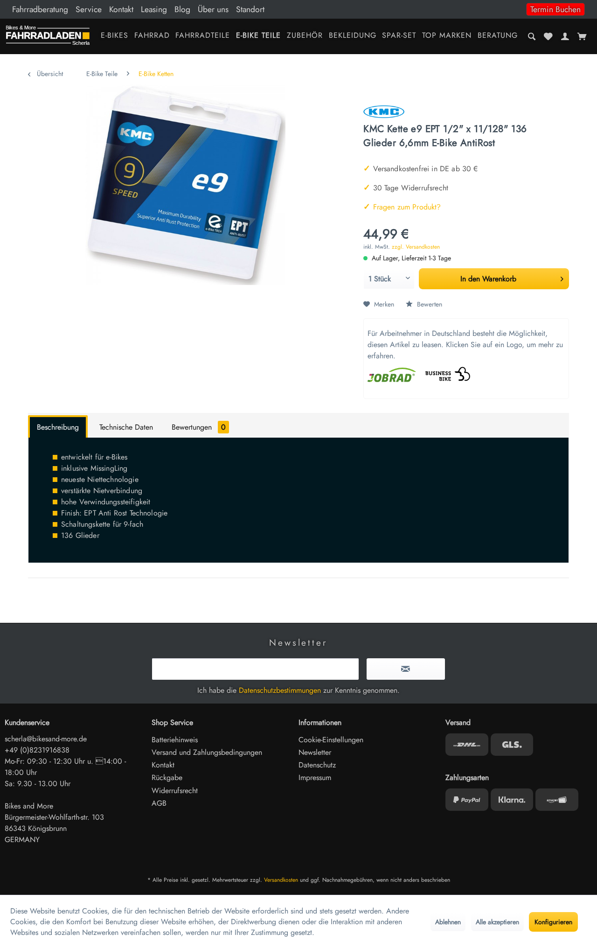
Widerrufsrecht (175, 790)
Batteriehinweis (175, 739)
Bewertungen (199, 427)
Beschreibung (58, 427)
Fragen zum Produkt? (402, 207)
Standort (250, 9)
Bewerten (428, 304)
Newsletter (314, 752)
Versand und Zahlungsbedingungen (207, 752)
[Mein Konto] (565, 36)
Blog (182, 9)
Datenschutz (317, 765)
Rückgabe (167, 777)
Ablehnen (448, 922)
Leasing (154, 9)
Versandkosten (281, 880)
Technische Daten (126, 427)
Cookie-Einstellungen (330, 739)
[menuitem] (298, 9)
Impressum (314, 777)
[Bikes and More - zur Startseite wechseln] (48, 37)
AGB (159, 803)
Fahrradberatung (40, 9)
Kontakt (121, 9)
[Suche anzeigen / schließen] (532, 36)
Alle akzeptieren (497, 922)
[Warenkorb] (582, 36)
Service (89, 9)
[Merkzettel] (548, 36)
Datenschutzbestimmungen (280, 690)
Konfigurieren (553, 922)
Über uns (213, 9)
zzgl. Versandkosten (416, 247)
